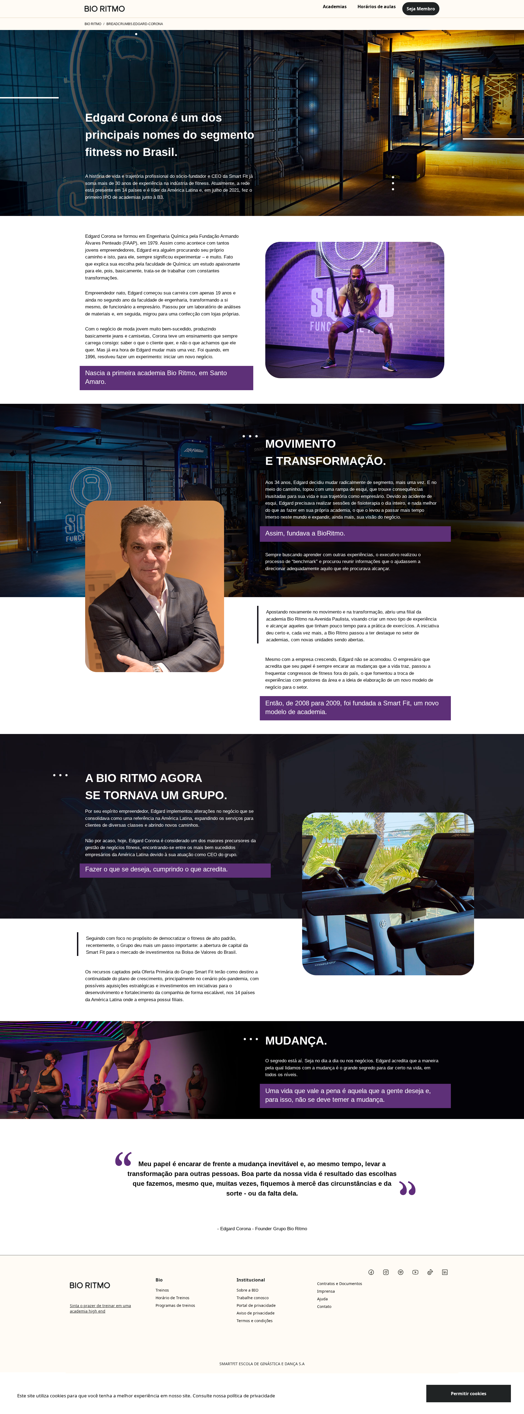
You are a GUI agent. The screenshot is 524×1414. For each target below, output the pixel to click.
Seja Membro (421, 9)
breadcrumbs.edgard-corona (134, 24)
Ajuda (322, 1298)
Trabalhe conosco (253, 1297)
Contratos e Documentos (339, 1283)
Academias (335, 7)
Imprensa (326, 1291)
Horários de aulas (377, 7)
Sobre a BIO (247, 1290)
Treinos (162, 1290)
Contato (324, 1306)
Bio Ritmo (93, 24)
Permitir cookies (468, 1394)
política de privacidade (251, 1395)
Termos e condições (255, 1320)
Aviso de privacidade (256, 1313)
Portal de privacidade (256, 1305)
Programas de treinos (175, 1305)
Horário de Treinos (172, 1297)
